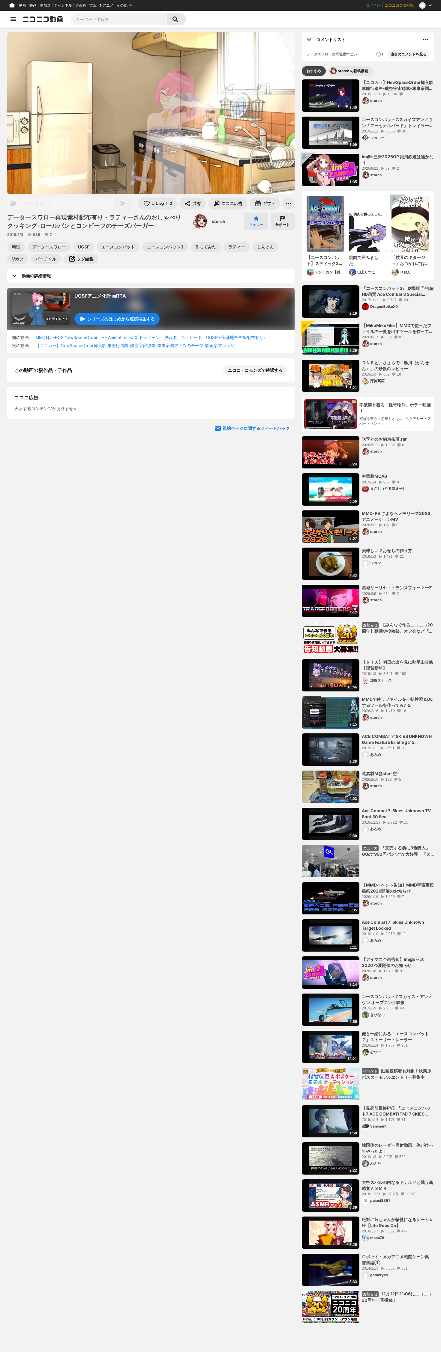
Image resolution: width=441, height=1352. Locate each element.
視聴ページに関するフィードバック (256, 585)
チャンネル (63, 5)
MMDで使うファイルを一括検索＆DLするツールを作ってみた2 (397, 702)
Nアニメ (106, 5)
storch (218, 221)
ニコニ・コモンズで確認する (255, 370)
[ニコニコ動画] (43, 19)
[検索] (176, 19)
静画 (33, 5)
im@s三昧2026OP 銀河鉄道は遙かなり (398, 159)
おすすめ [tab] (314, 71)
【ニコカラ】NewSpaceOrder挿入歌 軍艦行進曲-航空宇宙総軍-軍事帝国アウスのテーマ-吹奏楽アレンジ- (135, 345)
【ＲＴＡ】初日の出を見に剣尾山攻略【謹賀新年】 (397, 664)
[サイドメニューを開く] (13, 19)
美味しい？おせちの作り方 (387, 550)
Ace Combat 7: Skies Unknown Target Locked (393, 925)
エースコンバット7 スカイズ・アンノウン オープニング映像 (397, 999)
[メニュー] (289, 203)
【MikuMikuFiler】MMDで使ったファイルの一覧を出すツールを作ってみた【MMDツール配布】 (397, 328)
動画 (22, 5)
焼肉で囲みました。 (363, 260)
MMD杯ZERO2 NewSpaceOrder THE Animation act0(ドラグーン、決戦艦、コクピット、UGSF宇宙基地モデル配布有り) (150, 337)
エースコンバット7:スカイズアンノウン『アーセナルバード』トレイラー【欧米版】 (397, 122)
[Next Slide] (282, 528)
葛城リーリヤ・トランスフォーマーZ (397, 587)
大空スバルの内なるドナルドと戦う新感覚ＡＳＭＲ (397, 1185)
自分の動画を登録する (49, 472)
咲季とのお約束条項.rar (384, 438)
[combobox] (119, 19)
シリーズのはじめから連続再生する (121, 318)
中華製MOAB (374, 476)
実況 (93, 5)
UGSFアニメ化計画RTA (100, 296)
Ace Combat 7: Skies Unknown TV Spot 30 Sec (396, 813)
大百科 (80, 5)
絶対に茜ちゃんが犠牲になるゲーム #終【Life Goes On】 (397, 1222)
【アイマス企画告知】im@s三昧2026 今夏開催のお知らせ (393, 962)
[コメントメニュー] (425, 40)
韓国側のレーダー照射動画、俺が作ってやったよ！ (397, 1148)
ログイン (373, 5)
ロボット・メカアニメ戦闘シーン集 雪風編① (397, 1259)
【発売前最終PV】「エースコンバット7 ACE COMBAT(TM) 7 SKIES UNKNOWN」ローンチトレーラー (396, 1111)
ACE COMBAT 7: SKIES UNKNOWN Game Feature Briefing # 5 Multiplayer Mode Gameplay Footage (397, 739)
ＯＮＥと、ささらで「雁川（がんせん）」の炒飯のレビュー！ (395, 365)
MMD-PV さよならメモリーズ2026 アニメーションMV (396, 516)
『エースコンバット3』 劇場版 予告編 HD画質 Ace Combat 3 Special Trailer (398, 291)
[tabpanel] (368, 701)
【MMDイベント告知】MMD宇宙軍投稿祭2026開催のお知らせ (398, 887)
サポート (282, 224)
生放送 (45, 5)
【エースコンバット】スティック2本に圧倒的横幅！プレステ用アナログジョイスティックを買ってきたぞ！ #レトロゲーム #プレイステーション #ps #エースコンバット (325, 260)
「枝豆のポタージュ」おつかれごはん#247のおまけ (408, 260)
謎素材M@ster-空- (380, 773)
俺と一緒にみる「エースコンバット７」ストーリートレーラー (395, 1036)
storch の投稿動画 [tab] (353, 71)
